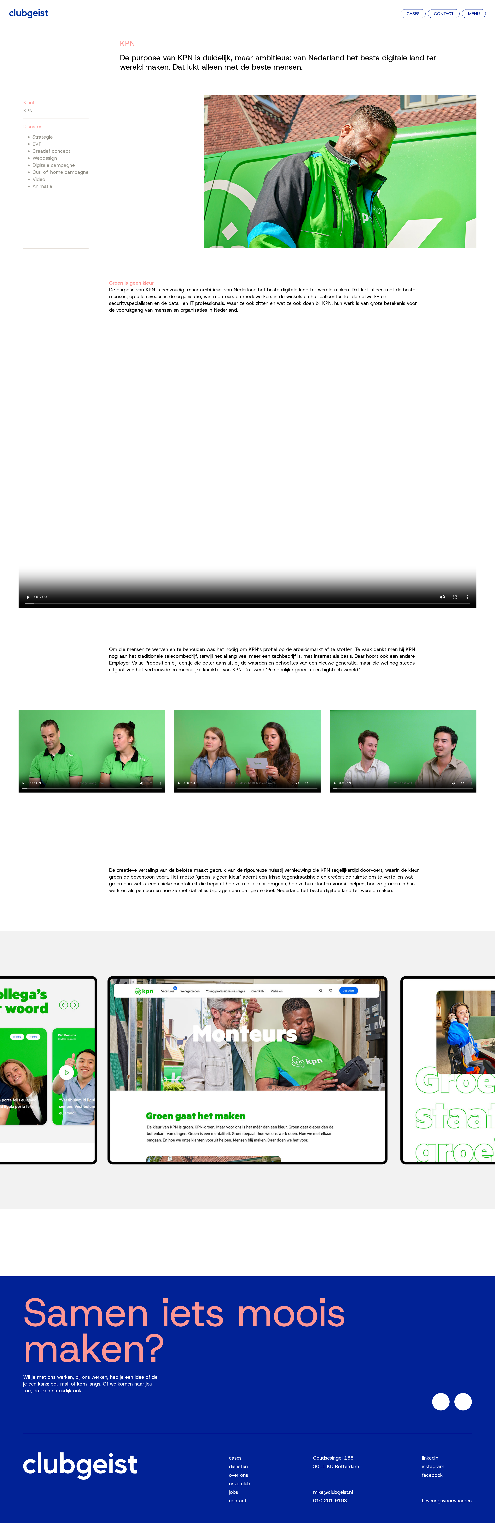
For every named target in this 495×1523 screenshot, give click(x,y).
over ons (238, 1475)
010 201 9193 (330, 1500)
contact (238, 1500)
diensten (238, 1466)
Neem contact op (47, 1419)
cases (235, 1458)
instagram (433, 1466)
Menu (474, 13)
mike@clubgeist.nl (333, 1492)
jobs (233, 1492)
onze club (239, 1483)
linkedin (430, 1458)
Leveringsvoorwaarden (447, 1500)
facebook (432, 1475)
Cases (413, 13)
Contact (444, 13)
